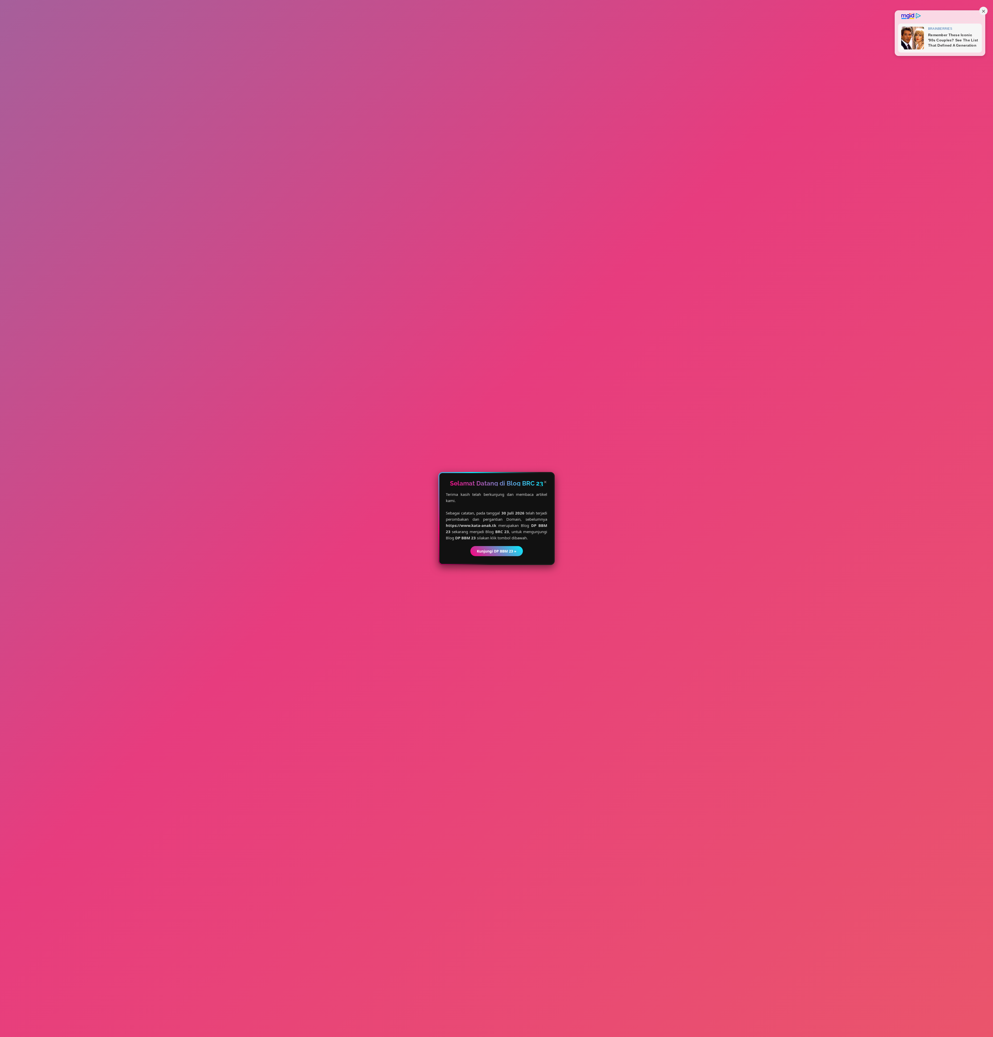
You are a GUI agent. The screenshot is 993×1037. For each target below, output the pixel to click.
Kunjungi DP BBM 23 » (496, 551)
